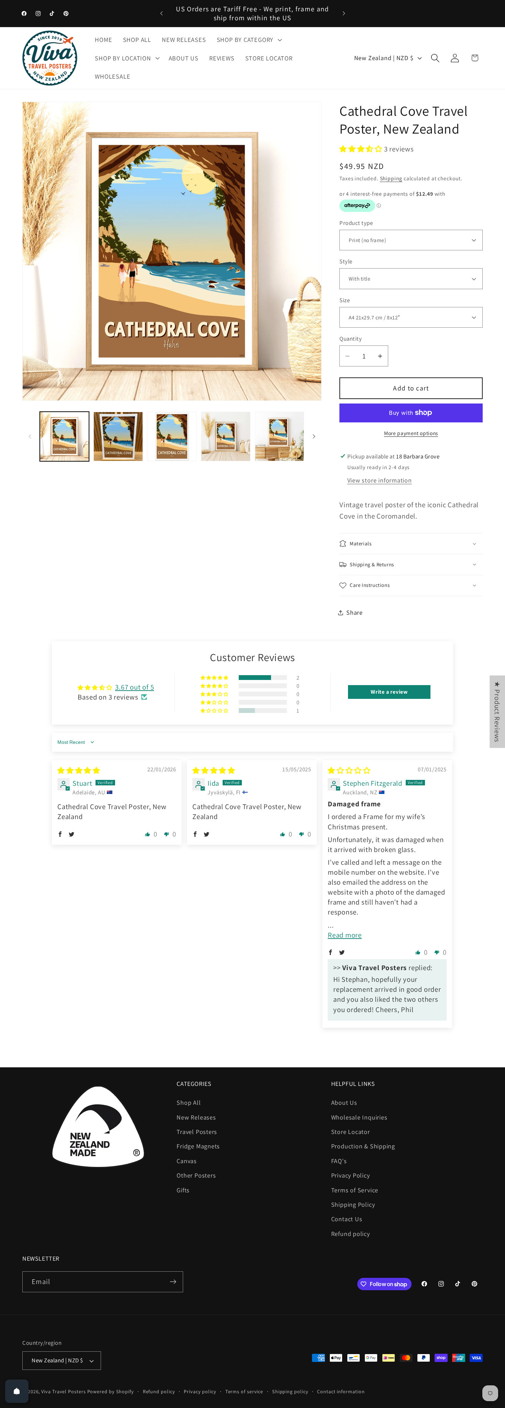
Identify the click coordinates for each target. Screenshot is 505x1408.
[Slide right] (314, 436)
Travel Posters (197, 1131)
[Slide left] (29, 436)
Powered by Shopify (110, 1391)
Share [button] (354, 612)
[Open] (17, 1391)
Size (344, 300)
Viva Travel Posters (63, 1391)
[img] (78, 770)
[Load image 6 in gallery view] (279, 436)
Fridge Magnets (198, 1146)
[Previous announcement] (161, 13)
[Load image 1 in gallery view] (64, 436)
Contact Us (346, 1219)
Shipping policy (290, 1391)
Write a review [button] (389, 691)
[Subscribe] (173, 1281)
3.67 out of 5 (134, 686)
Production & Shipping (363, 1146)
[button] (248, 39)
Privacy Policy (350, 1175)
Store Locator (350, 1131)
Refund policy (350, 1233)
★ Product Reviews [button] (497, 711)
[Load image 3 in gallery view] (172, 436)
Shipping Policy (353, 1204)
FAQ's (339, 1161)
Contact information (340, 1391)
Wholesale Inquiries (359, 1117)
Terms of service (244, 1391)
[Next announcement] (343, 13)
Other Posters (196, 1175)
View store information (379, 480)
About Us (344, 1102)
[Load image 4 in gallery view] (225, 436)
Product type (356, 223)
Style (345, 261)
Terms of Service (354, 1190)
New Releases (196, 1117)
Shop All (189, 1102)
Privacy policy (200, 1391)
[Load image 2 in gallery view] (118, 436)
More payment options (411, 433)
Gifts (183, 1190)
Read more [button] (345, 934)
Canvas (187, 1161)
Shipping (391, 178)
